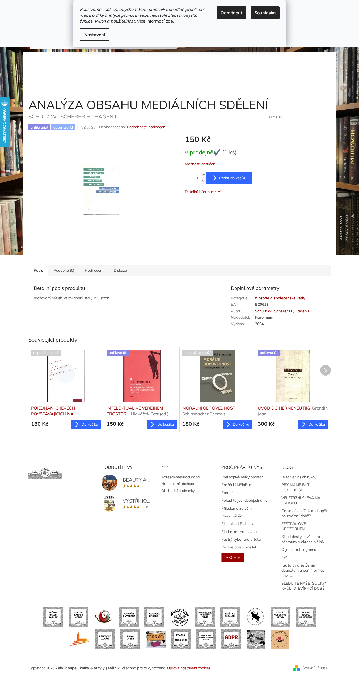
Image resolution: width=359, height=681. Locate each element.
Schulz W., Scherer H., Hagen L (282, 311)
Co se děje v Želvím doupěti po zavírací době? (304, 513)
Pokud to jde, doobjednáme (244, 500)
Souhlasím (265, 12)
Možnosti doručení (200, 163)
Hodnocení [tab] (94, 270)
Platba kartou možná (239, 531)
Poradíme (229, 492)
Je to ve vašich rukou (299, 477)
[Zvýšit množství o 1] (203, 175)
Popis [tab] (38, 270)
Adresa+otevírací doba (180, 477)
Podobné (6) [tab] (64, 270)
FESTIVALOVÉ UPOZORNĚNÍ (293, 526)
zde (169, 21)
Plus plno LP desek (237, 523)
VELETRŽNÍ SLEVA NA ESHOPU (300, 500)
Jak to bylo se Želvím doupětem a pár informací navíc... (303, 570)
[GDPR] (231, 639)
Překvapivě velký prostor (242, 477)
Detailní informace (200, 191)
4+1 (284, 557)
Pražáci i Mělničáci (236, 484)
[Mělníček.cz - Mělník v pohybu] (80, 639)
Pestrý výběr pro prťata (241, 539)
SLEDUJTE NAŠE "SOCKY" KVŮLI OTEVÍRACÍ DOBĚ (303, 586)
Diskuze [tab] (120, 270)
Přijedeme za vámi (236, 508)
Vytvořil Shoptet (317, 667)
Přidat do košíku (232, 178)
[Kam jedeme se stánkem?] (256, 639)
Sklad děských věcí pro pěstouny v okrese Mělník (302, 539)
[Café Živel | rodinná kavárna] (104, 616)
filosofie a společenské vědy (280, 298)
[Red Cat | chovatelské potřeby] (156, 639)
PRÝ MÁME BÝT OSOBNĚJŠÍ (295, 487)
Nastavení (94, 34)
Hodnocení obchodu (178, 483)
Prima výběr (231, 516)
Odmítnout (231, 12)
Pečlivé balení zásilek (239, 547)
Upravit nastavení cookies (189, 668)
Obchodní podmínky (178, 490)
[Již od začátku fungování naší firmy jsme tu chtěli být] (181, 639)
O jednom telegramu (298, 549)
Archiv (233, 557)
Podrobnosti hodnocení (146, 127)
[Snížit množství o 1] (203, 181)
